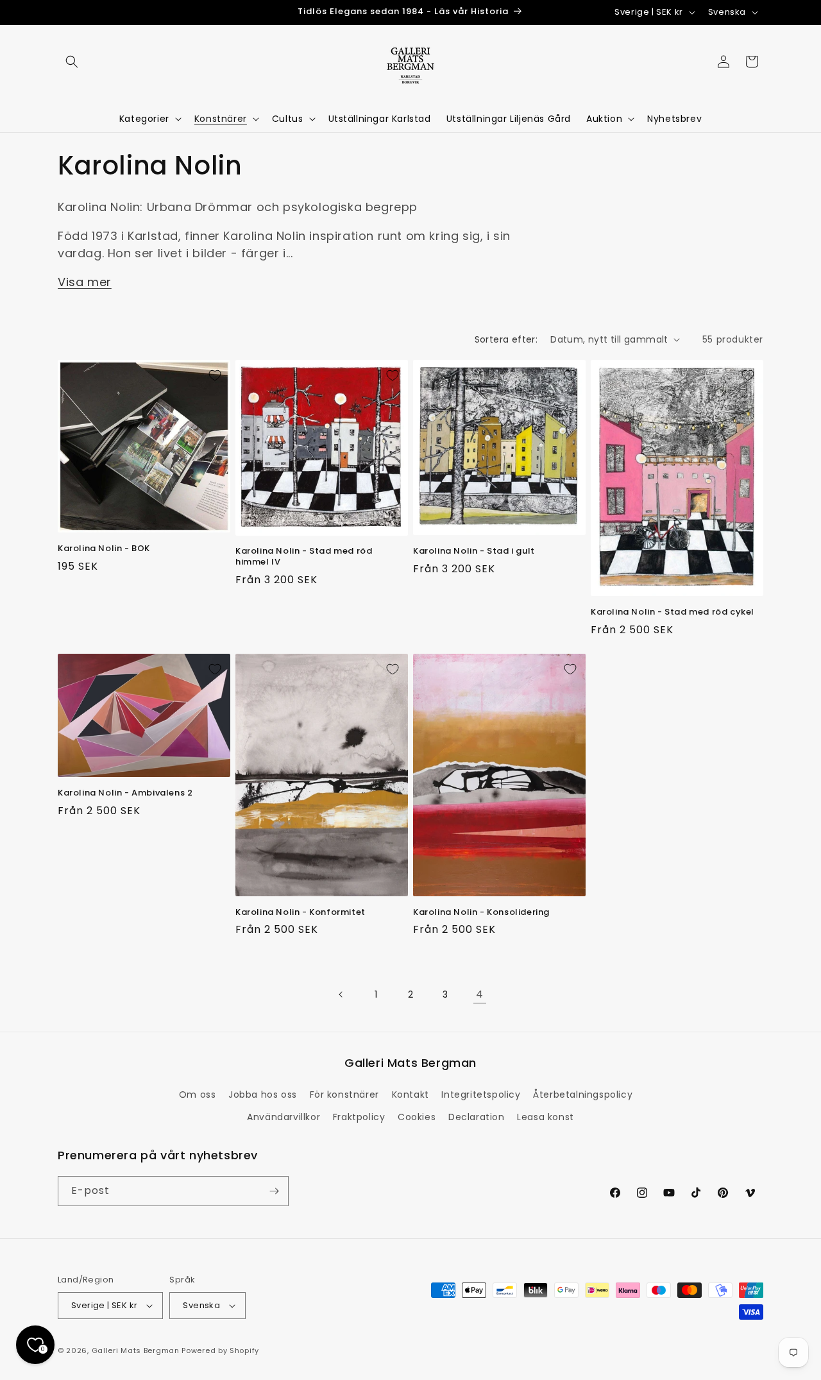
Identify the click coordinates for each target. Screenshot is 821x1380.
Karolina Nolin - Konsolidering (481, 912)
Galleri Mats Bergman (136, 1350)
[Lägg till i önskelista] (214, 375)
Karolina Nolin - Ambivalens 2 (125, 793)
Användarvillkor (283, 1117)
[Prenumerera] (274, 1191)
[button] (72, 61)
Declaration (476, 1117)
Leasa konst (545, 1117)
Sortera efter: (506, 339)
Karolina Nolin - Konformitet (300, 912)
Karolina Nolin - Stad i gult (474, 551)
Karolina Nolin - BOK (104, 548)
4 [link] (480, 994)
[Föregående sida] (341, 994)
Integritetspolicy (480, 1094)
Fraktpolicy (359, 1117)
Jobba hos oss (262, 1094)
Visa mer (85, 282)
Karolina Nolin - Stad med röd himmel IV (303, 557)
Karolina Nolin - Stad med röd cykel (672, 612)
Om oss (197, 1094)
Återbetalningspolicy (582, 1094)
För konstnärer (344, 1094)
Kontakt (410, 1094)
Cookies (417, 1117)
